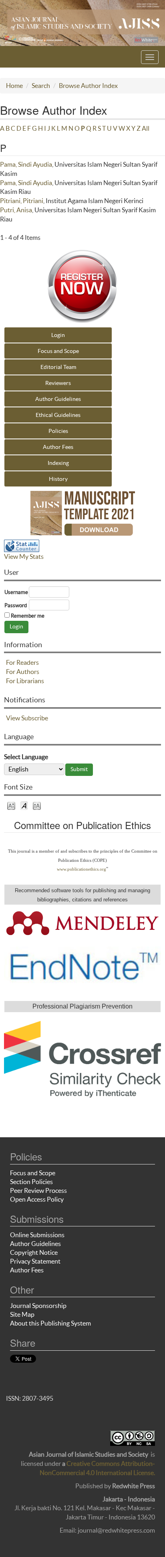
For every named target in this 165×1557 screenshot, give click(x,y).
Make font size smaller (11, 805)
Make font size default (24, 805)
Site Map (22, 1314)
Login (58, 335)
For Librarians (25, 680)
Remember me (27, 616)
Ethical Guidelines (58, 415)
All (145, 128)
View (13, 718)
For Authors (22, 671)
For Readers (22, 662)
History (58, 479)
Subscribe (34, 718)
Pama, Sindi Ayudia (26, 164)
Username (16, 592)
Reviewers (58, 383)
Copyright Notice (34, 1252)
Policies (58, 431)
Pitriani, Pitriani (21, 200)
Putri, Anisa (16, 209)
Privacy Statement (35, 1261)
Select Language (26, 756)
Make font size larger (37, 805)
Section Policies (31, 1181)
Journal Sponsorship (38, 1305)
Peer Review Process (38, 1190)
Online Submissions (37, 1234)
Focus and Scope (58, 351)
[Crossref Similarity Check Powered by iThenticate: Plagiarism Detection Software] (82, 1059)
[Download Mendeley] (82, 922)
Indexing (58, 463)
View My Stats (24, 556)
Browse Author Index (88, 85)
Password (15, 605)
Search (41, 85)
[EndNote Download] (82, 965)
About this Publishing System (50, 1323)
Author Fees (58, 447)
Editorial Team (58, 367)
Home (14, 85)
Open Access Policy (37, 1199)
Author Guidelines (58, 399)
